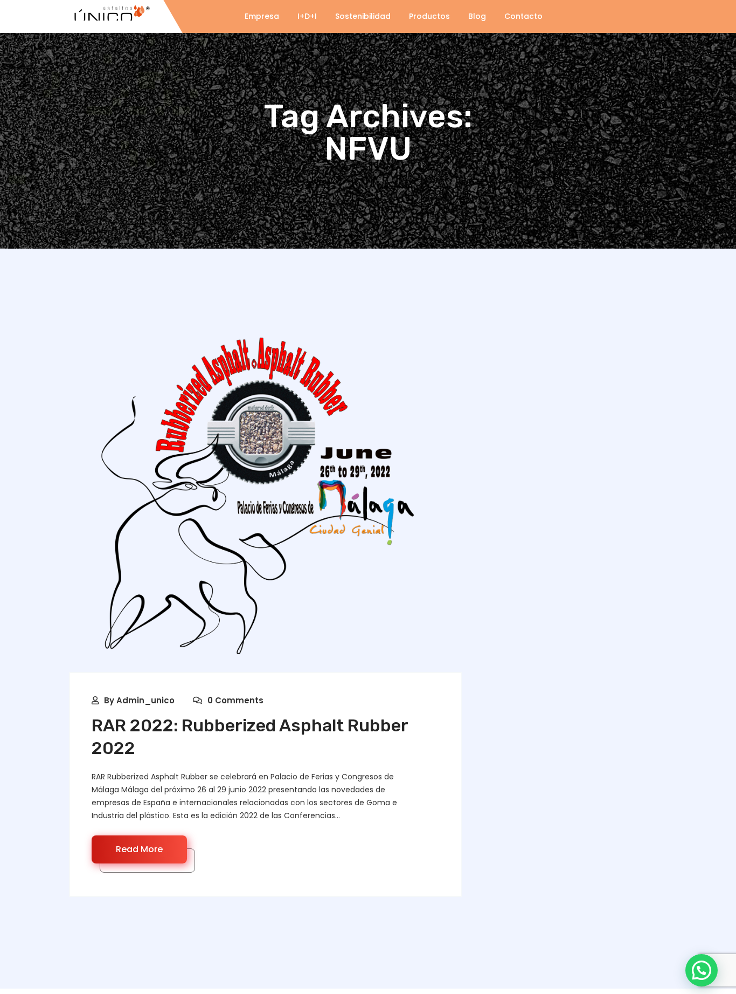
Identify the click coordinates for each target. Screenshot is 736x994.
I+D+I (307, 16)
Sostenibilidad (363, 16)
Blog (477, 16)
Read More (139, 849)
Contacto (523, 16)
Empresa (262, 16)
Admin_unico (145, 700)
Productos (429, 16)
